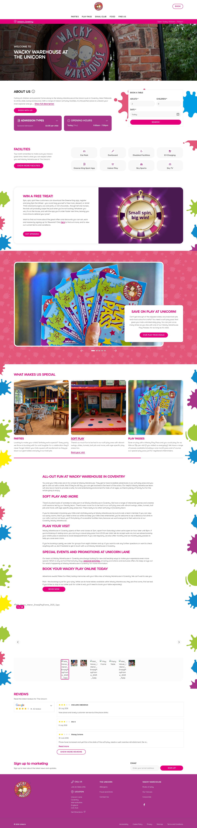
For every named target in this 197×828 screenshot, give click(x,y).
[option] (65, 669)
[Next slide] (115, 351)
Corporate (147, 796)
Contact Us (104, 796)
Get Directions (77, 812)
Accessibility (123, 824)
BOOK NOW (53, 589)
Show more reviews (71, 752)
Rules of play (148, 786)
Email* (133, 763)
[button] (93, 350)
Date (133, 110)
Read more (64, 746)
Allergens (104, 786)
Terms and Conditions (175, 824)
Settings (121, 21)
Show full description (44, 103)
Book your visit (98, 407)
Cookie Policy (137, 824)
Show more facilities (28, 165)
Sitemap (160, 824)
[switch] (70, 21)
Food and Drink (106, 791)
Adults (134, 99)
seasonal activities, (91, 560)
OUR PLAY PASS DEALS (154, 335)
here (63, 222)
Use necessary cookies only (173, 13)
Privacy (149, 824)
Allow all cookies (173, 6)
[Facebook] (144, 804)
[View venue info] (33, 92)
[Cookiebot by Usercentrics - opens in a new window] (19, 21)
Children (162, 99)
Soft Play (77, 438)
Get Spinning (32, 234)
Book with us (25, 110)
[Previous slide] (82, 351)
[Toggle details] (51, 705)
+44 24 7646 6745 (78, 787)
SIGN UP (172, 768)
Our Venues (147, 791)
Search (156, 122)
